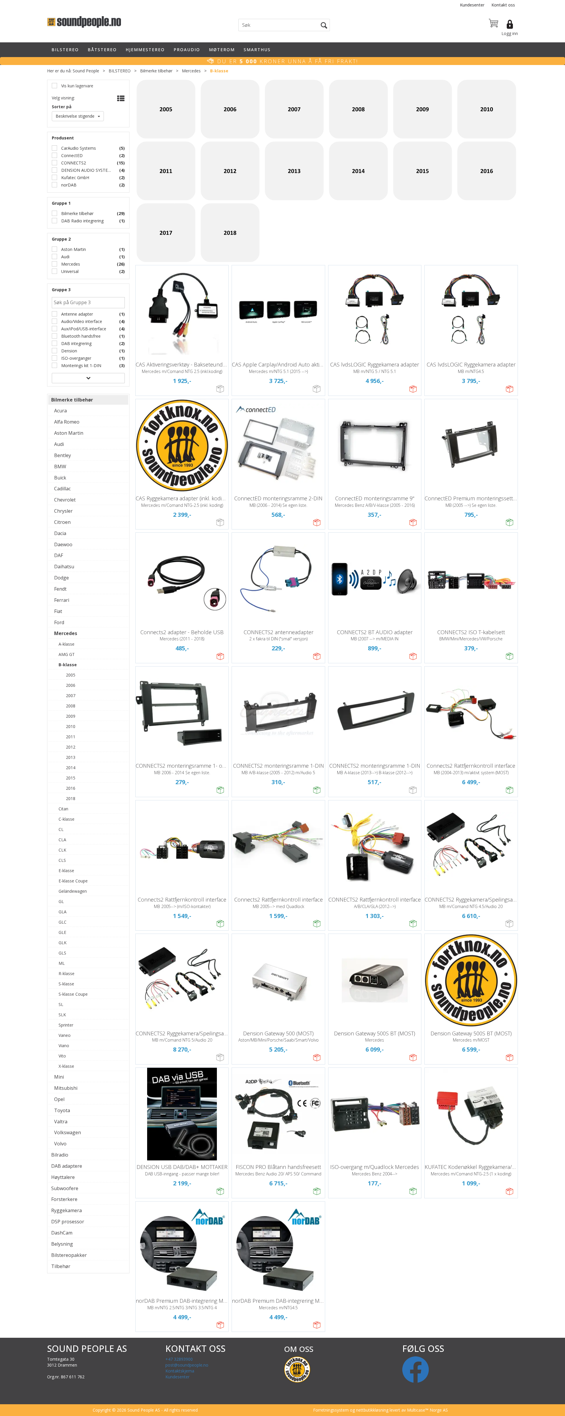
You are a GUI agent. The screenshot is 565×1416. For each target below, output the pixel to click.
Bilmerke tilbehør (156, 71)
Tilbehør (60, 1266)
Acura (60, 410)
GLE (62, 932)
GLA (63, 911)
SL (61, 1004)
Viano (64, 1045)
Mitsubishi (65, 1088)
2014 (70, 767)
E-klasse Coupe (73, 881)
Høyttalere (63, 1177)
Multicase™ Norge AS (427, 1410)
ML (62, 963)
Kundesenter (472, 5)
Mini (59, 1077)
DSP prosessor (67, 1221)
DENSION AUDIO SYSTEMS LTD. (86, 170)
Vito (62, 1056)
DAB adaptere (66, 1166)
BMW (60, 466)
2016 (70, 788)
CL (61, 829)
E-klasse (66, 870)
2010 (70, 726)
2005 (70, 675)
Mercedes (191, 71)
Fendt (60, 589)
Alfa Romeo (66, 422)
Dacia (60, 533)
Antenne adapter (76, 314)
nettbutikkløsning (372, 1410)
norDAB (68, 185)
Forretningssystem (331, 1410)
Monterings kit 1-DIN (80, 365)
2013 (70, 757)
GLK (63, 942)
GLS (62, 953)
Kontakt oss (503, 5)
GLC (63, 922)
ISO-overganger (75, 358)
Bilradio (59, 1155)
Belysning (62, 1244)
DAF (58, 555)
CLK (62, 850)
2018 (70, 798)
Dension (68, 351)
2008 (70, 706)
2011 (70, 736)
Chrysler (63, 511)
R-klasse (66, 973)
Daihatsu (64, 566)
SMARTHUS (257, 49)
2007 (70, 695)
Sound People (86, 71)
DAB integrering (76, 343)
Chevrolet (65, 500)
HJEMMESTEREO (145, 49)
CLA (62, 839)
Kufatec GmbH (74, 177)
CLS (62, 860)
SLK (62, 1014)
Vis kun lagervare (76, 86)
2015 (70, 778)
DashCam (61, 1233)
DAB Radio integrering (82, 221)
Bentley (62, 455)
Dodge (61, 577)
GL (61, 901)
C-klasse (66, 819)
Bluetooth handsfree (80, 336)
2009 (70, 716)
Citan (63, 809)
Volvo (60, 1143)
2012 (70, 747)
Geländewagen (73, 891)
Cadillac (62, 488)
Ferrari (61, 600)
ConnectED (71, 155)
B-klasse (219, 71)
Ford (59, 622)
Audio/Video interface (81, 321)
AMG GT (67, 654)
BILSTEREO (65, 49)
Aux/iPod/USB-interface (83, 328)
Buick (60, 477)
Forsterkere (64, 1199)
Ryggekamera (66, 1210)
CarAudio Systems (78, 148)
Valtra (60, 1121)
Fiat (58, 611)
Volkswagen (67, 1132)
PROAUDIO (187, 49)
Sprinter (66, 1025)
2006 (70, 685)
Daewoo (63, 544)
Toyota (62, 1110)
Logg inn (509, 33)
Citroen (62, 522)
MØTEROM (222, 49)
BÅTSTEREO (102, 49)
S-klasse (66, 984)
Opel (59, 1099)
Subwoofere (64, 1188)
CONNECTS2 (73, 163)
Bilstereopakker (69, 1255)
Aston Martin (73, 249)
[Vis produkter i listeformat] (120, 98)
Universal (69, 271)
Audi (64, 256)
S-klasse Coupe (73, 994)
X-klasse (66, 1066)
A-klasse (66, 644)
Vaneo (65, 1035)
